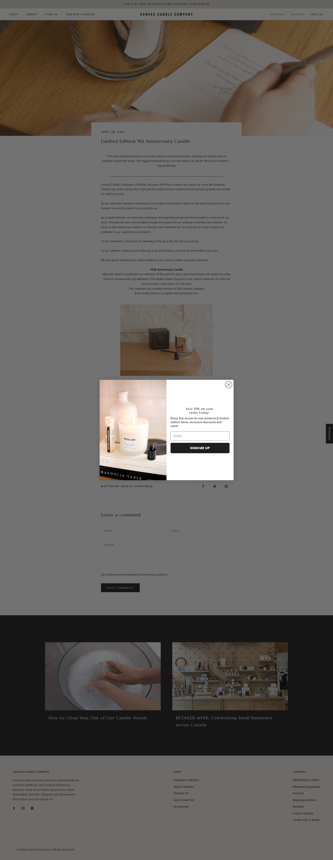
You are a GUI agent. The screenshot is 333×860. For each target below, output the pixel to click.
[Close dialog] (228, 384)
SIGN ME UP (200, 448)
